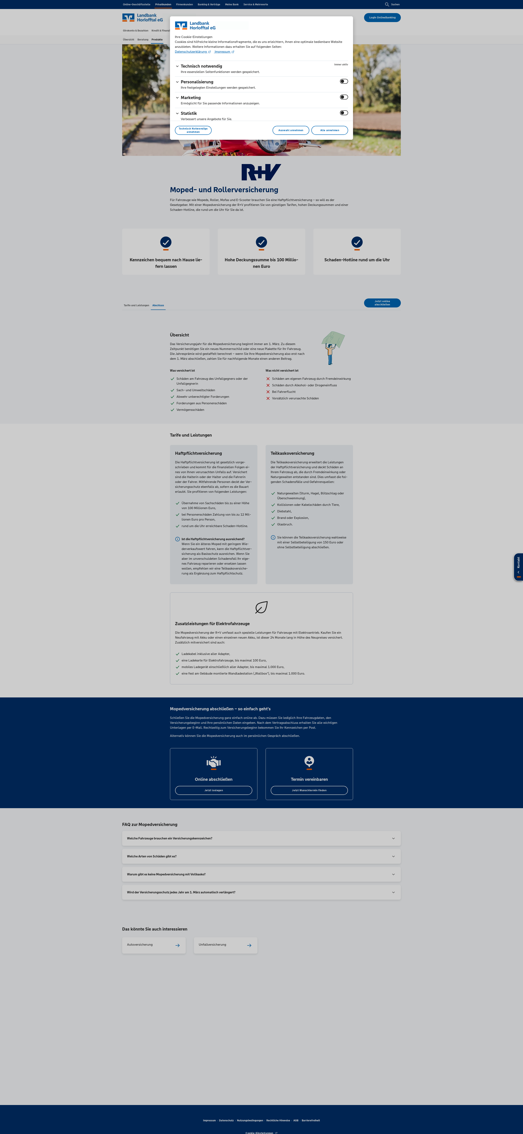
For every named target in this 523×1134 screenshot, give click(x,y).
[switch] (344, 81)
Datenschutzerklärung (191, 52)
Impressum (222, 52)
